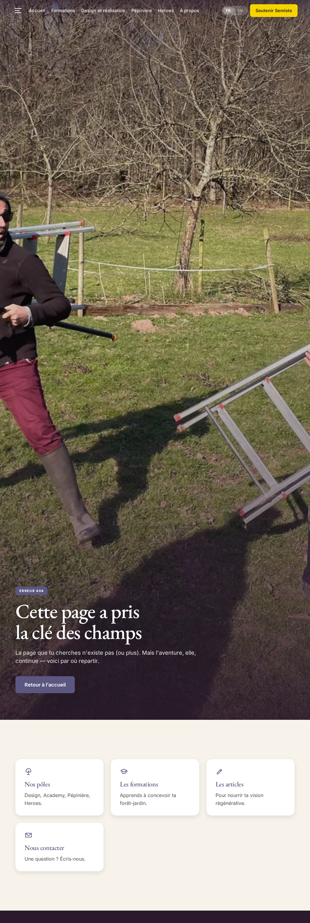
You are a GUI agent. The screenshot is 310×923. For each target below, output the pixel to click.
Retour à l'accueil (45, 685)
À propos (189, 10)
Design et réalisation (103, 10)
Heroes (166, 10)
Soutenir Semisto (274, 10)
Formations (63, 10)
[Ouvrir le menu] (18, 10)
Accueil (37, 10)
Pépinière (141, 10)
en (240, 10)
